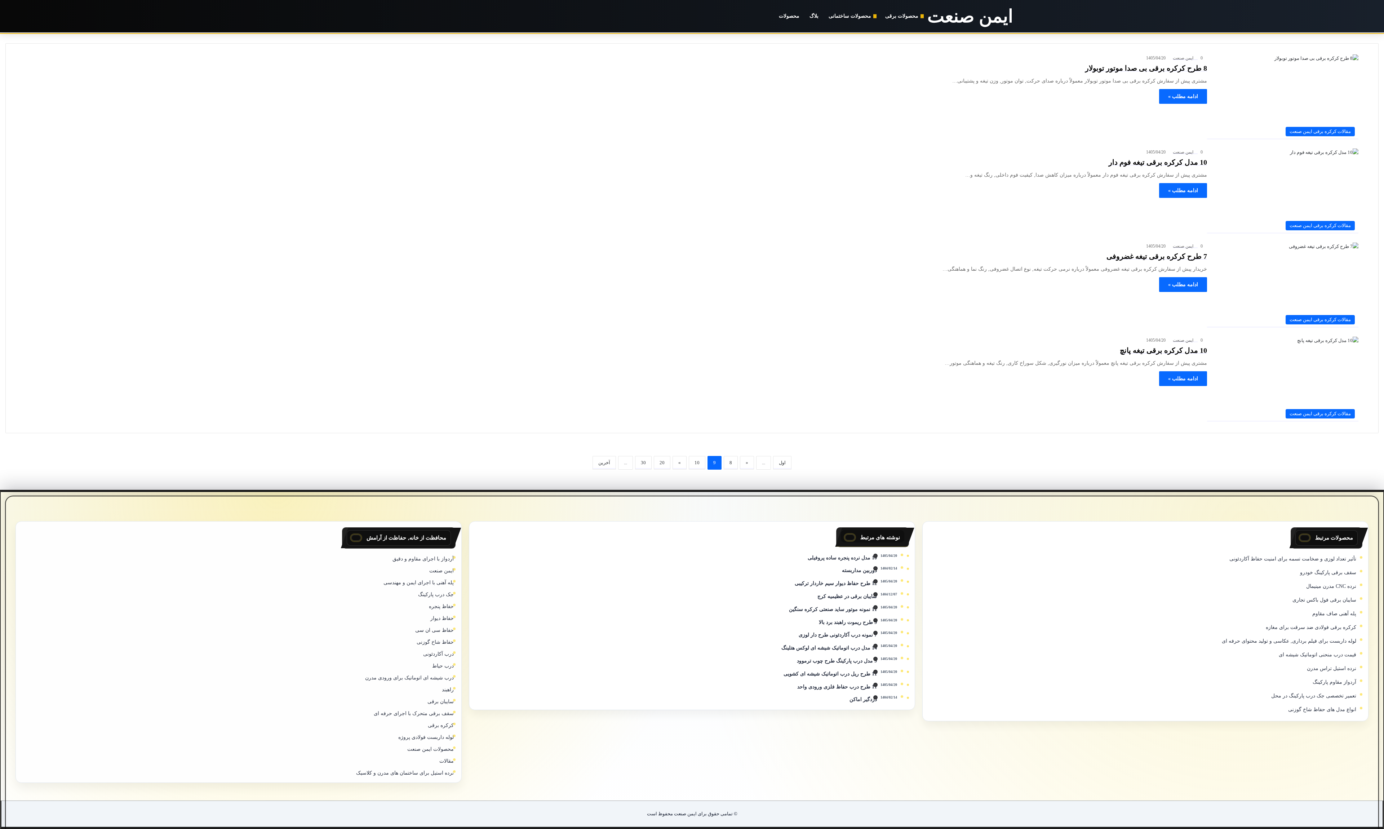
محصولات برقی (901, 16)
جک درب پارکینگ (436, 594)
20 (662, 462)
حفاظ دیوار (442, 618)
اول (782, 462)
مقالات (446, 761)
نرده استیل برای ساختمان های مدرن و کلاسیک (405, 773)
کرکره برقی (441, 725)
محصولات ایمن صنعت (430, 749)
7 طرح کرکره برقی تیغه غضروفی (1156, 256)
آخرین (604, 462)
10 (697, 462)
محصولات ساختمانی (850, 16)
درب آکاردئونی (438, 654)
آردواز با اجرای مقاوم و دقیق (423, 559)
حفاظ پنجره (441, 606)
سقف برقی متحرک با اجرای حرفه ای (414, 713)
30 (643, 462)
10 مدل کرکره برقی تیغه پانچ (1163, 350)
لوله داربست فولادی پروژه (426, 737)
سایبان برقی (440, 701)
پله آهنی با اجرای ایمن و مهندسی (418, 582)
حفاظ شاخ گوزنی (435, 642)
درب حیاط (443, 666)
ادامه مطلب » (1183, 96)
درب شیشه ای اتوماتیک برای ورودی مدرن (409, 678)
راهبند (448, 689)
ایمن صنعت (1183, 58)
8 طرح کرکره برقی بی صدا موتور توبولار (1146, 68)
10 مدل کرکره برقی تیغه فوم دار (1158, 162)
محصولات (789, 16)
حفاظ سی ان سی (434, 630)
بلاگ (814, 16)
